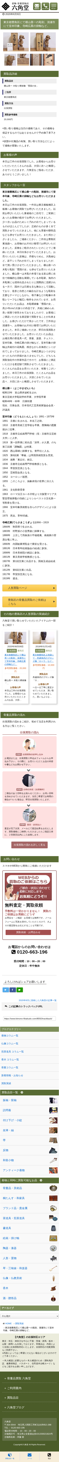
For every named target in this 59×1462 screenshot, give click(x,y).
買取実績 (19, 1323)
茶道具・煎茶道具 (14, 1218)
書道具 (7, 1228)
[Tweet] (6, 989)
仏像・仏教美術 (12, 1278)
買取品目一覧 (9, 1458)
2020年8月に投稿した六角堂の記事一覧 (38, 1000)
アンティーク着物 (14, 1170)
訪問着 (7, 1110)
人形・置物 (9, 1258)
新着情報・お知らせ (12, 1075)
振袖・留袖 (9, 1100)
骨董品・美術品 (12, 1188)
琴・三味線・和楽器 (15, 1268)
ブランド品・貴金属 (15, 1208)
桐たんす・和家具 (14, 1198)
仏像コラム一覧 (9, 1043)
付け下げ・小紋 (12, 1120)
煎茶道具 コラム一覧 (12, 1051)
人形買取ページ (17, 587)
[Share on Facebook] (13, 989)
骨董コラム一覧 (9, 1067)
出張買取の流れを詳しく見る (29, 845)
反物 (5, 1150)
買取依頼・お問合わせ (28, 932)
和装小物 (8, 1160)
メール (29, 1458)
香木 (5, 1288)
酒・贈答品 (9, 1298)
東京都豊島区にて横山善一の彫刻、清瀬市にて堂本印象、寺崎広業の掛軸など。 (15, 659)
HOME (8, 1323)
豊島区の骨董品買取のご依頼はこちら (27, 601)
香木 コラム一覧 (10, 1059)
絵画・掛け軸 (11, 1238)
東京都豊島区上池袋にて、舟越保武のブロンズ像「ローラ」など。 (43, 658)
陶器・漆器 (9, 1248)
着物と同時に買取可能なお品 (19, 1180)
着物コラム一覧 (9, 1035)
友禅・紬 (8, 1130)
